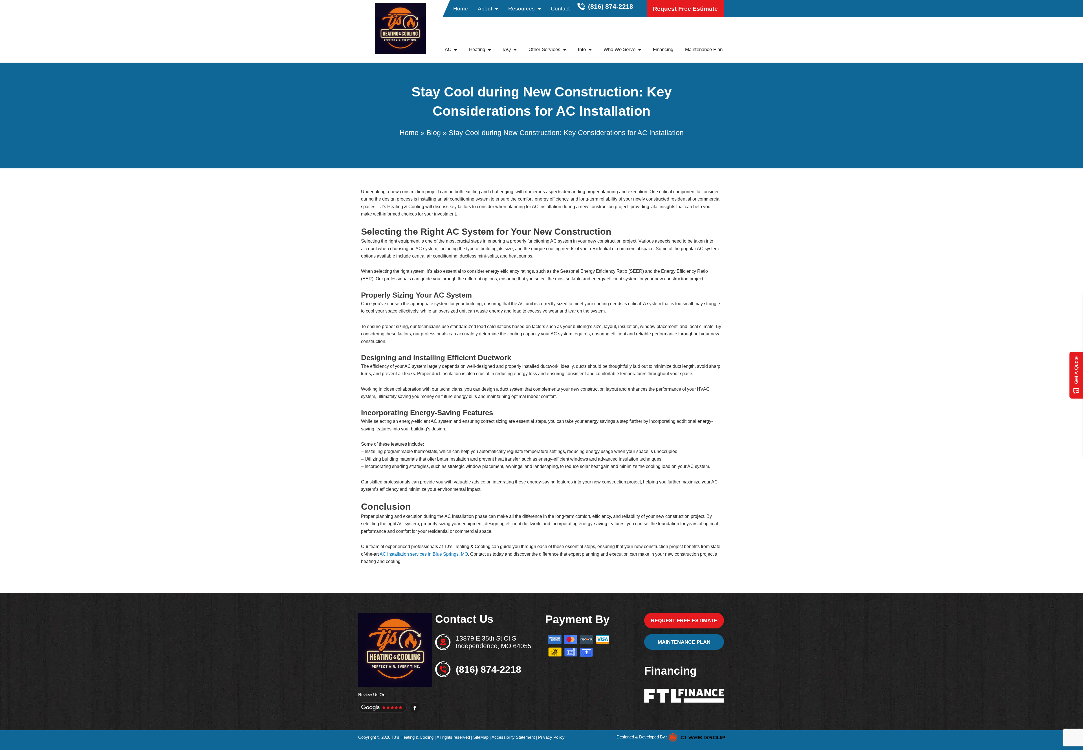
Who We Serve (619, 49)
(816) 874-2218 (488, 669)
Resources (521, 9)
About (485, 9)
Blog (433, 133)
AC (448, 49)
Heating (477, 49)
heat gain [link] (600, 466)
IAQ (507, 49)
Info (582, 49)
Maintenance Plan (704, 49)
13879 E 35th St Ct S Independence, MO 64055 (493, 642)
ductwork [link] (549, 366)
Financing (663, 49)
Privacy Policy (551, 737)
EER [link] (367, 278)
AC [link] (535, 206)
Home (460, 9)
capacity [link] (531, 333)
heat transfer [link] (507, 459)
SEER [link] (636, 271)
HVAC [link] (703, 389)
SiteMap (480, 737)
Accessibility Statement (513, 737)
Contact (560, 9)
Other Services (544, 49)
